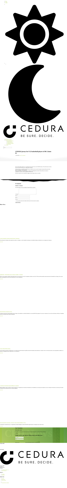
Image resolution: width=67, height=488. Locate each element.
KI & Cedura (9, 144)
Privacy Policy (4, 480)
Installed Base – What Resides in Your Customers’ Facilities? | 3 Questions (11, 274)
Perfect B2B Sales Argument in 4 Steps (6, 311)
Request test (2, 443)
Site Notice (3, 479)
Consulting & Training (10, 143)
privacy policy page (22, 442)
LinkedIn (3, 474)
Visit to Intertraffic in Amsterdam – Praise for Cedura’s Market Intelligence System (13, 422)
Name (16, 195)
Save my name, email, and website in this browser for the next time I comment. (27, 200)
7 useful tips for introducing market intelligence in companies (9, 385)
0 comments (23, 155)
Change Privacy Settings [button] (5, 482)
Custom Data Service (10, 142)
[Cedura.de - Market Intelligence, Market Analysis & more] (33, 137)
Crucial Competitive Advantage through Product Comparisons (9, 238)
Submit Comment (18, 202)
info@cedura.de (4, 470)
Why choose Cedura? (8, 139)
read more (1, 241)
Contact (6, 2)
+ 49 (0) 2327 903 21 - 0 (5, 469)
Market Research (9, 141)
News (6, 1)
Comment (17, 194)
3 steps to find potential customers (5, 348)
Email (16, 197)
